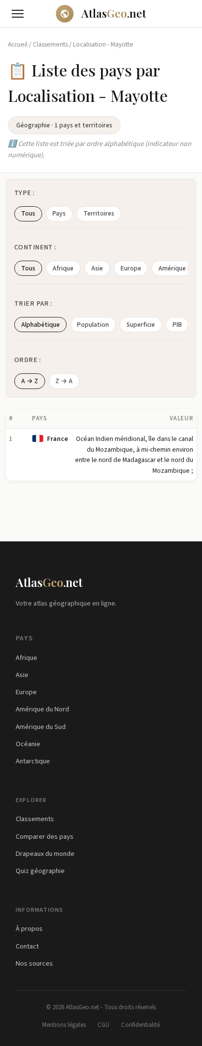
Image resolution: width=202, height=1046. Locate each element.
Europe (131, 268)
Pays (59, 213)
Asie (97, 268)
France (57, 438)
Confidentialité (140, 1025)
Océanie (28, 744)
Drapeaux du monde (45, 854)
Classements (50, 44)
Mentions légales (64, 1025)
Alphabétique (40, 324)
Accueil (17, 44)
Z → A (64, 381)
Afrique (63, 268)
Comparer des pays (45, 836)
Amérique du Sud (41, 727)
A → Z (29, 381)
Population (93, 324)
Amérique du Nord (42, 709)
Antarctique (33, 761)
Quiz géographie (40, 871)
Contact (27, 946)
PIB (177, 324)
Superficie (140, 324)
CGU (103, 1025)
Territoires (98, 213)
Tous (28, 213)
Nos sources (34, 963)
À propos (29, 929)
